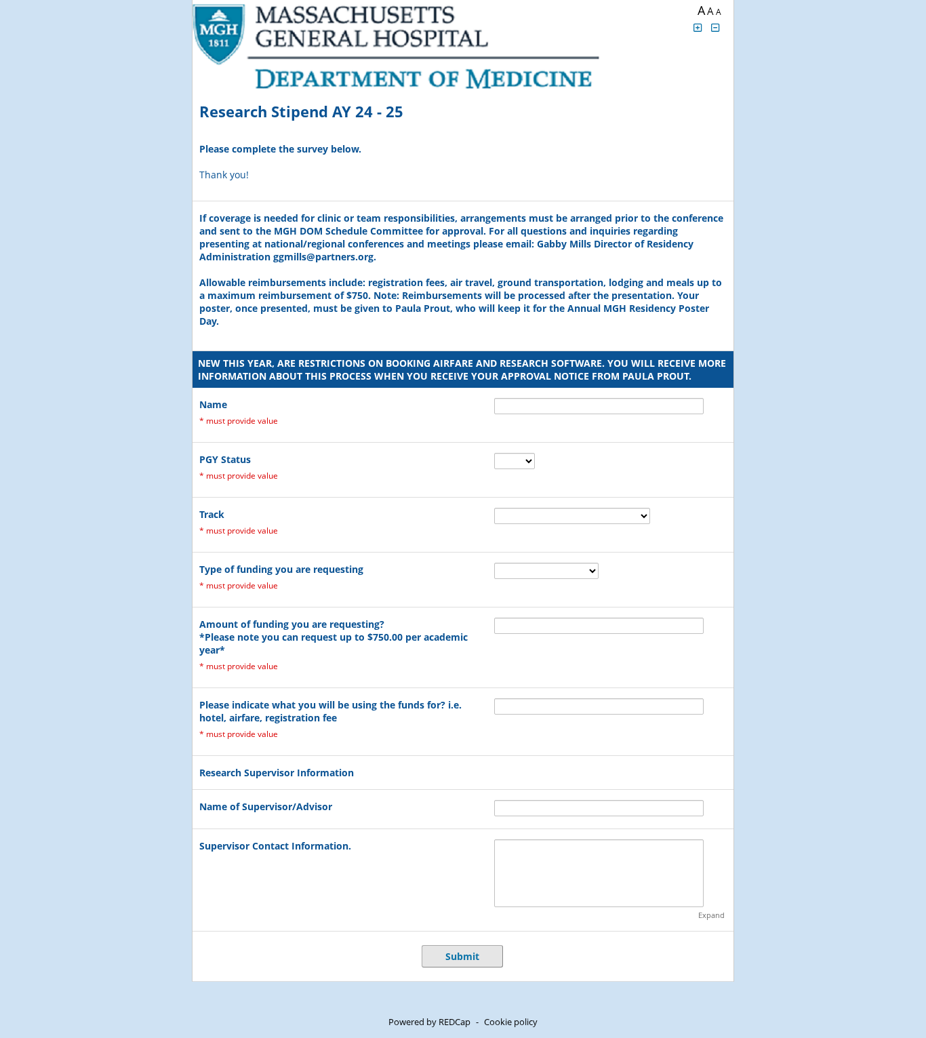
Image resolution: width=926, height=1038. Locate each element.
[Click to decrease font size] (715, 27)
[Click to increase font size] (697, 27)
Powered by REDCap (429, 1022)
